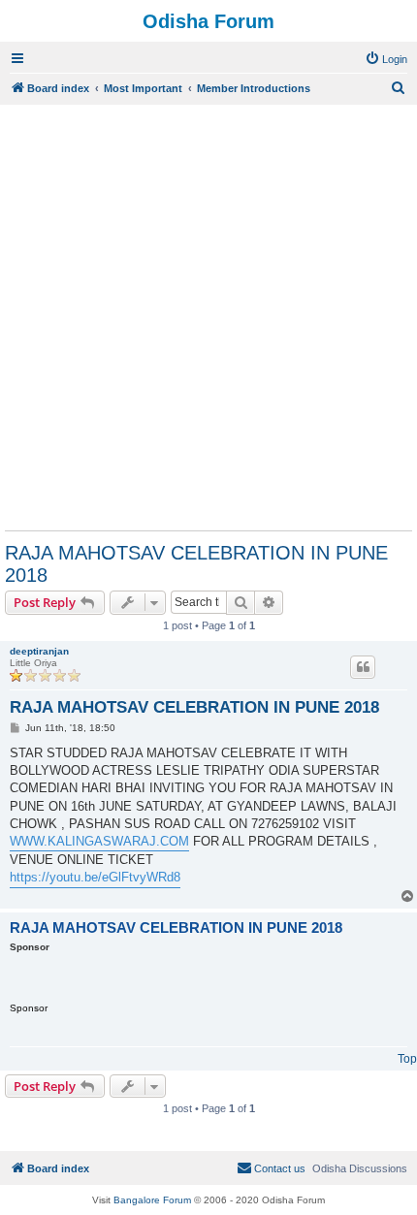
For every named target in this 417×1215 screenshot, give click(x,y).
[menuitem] (386, 59)
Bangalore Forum (152, 1200)
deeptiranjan (39, 651)
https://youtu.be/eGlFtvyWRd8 (95, 877)
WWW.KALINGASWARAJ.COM (99, 841)
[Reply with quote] (362, 667)
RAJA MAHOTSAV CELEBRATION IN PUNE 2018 (196, 564)
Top (407, 1059)
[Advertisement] (208, 317)
